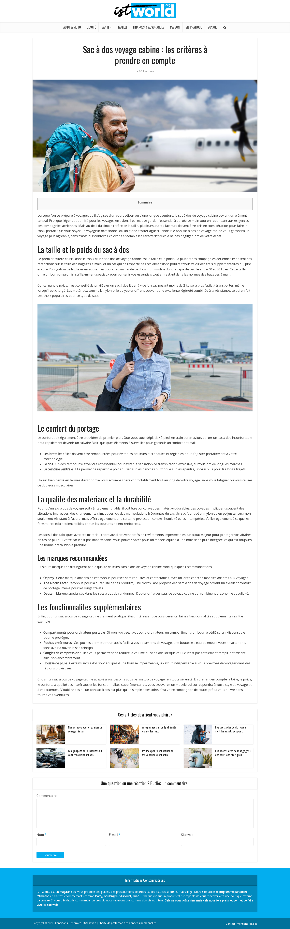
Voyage (212, 27)
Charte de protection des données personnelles (127, 923)
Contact (230, 923)
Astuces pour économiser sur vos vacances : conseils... (158, 753)
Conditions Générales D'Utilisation (75, 923)
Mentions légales (247, 923)
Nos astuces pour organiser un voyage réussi (85, 729)
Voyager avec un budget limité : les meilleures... (160, 729)
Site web (187, 834)
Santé (105, 27)
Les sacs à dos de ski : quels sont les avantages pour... (230, 729)
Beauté (91, 27)
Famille (122, 27)
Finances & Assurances (148, 27)
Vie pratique (194, 27)
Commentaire (46, 796)
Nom (41, 834)
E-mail (115, 834)
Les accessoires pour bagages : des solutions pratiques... (233, 753)
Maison (175, 27)
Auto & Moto (72, 27)
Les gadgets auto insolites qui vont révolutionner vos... (85, 753)
